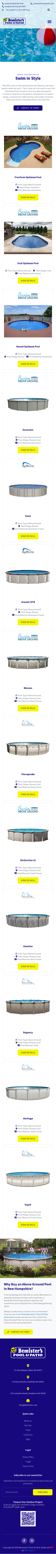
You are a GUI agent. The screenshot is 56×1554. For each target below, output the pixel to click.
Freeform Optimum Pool (28, 177)
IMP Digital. (29, 1550)
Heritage (28, 1118)
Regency (28, 1032)
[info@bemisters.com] (28, 1401)
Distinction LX (28, 860)
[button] (48, 10)
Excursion (28, 429)
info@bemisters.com (28, 1405)
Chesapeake (28, 774)
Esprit (28, 1204)
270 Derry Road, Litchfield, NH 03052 (28, 1381)
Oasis (28, 516)
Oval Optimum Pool (28, 263)
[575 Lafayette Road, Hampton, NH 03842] (28, 1389)
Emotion (28, 946)
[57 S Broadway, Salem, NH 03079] (28, 1366)
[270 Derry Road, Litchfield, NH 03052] (28, 1377)
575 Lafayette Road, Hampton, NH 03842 (28, 1393)
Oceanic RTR (28, 602)
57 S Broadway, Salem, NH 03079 (28, 1370)
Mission (28, 688)
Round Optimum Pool (28, 346)
